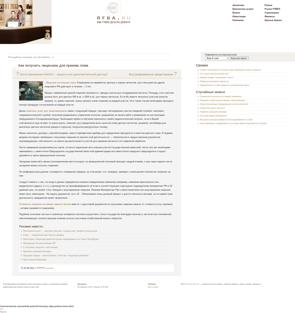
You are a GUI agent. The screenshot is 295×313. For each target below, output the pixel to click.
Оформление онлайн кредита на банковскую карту (224, 85)
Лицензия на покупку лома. (61, 82)
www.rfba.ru (193, 284)
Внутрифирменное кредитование (151, 74)
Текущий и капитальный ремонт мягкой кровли (222, 100)
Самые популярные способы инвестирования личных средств (230, 70)
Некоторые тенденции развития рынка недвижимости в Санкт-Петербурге (61, 239)
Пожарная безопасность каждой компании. (221, 96)
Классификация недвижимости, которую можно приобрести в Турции (233, 123)
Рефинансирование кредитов (214, 81)
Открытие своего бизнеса (212, 108)
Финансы (270, 16)
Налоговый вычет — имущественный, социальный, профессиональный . (60, 231)
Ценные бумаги (273, 20)
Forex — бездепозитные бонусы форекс (43, 235)
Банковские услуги (243, 9)
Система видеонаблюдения (213, 116)
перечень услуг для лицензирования (46, 111)
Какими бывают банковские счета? (217, 77)
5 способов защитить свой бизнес (40, 247)
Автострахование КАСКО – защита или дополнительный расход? (64, 74)
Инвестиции (239, 16)
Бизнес (236, 12)
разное (49, 268)
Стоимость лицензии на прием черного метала (45, 204)
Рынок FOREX (272, 9)
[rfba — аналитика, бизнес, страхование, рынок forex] (26, 43)
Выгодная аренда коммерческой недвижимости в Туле (226, 119)
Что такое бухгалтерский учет (214, 74)
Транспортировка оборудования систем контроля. (224, 104)
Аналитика (238, 5)
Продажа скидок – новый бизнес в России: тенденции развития (55, 255)
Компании (238, 20)
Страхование (272, 12)
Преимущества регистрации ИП (39, 243)
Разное (268, 5)
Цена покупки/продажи (35, 259)
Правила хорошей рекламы (37, 251)
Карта (3, 311)
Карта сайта (153, 287)
